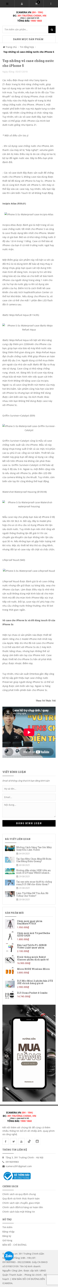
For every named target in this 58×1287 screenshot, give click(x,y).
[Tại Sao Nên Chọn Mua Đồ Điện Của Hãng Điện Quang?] (29, 862)
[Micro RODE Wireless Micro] (29, 972)
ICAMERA (7, 1283)
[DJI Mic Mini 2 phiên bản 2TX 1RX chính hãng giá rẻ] (29, 984)
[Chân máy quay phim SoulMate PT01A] (29, 924)
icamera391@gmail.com (19, 1166)
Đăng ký (6, 1236)
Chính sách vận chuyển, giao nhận (21, 1202)
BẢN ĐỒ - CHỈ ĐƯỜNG (14, 1244)
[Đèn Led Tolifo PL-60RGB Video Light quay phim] (29, 948)
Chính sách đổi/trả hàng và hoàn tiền (22, 1207)
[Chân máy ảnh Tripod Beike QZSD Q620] (29, 936)
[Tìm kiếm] (52, 29)
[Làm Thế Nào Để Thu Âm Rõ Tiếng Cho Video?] (29, 896)
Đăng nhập (8, 1231)
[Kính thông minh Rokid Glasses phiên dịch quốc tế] (29, 960)
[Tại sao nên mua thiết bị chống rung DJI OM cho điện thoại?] (29, 885)
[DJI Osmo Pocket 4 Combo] (29, 995)
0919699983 (12, 1161)
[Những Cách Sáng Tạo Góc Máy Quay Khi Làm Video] (29, 850)
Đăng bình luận (29, 823)
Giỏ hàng (7, 1240)
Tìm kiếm (7, 1227)
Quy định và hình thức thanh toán (21, 1198)
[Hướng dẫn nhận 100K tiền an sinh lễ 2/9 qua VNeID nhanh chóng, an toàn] (29, 873)
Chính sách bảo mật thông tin (18, 1211)
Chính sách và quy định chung (19, 1194)
